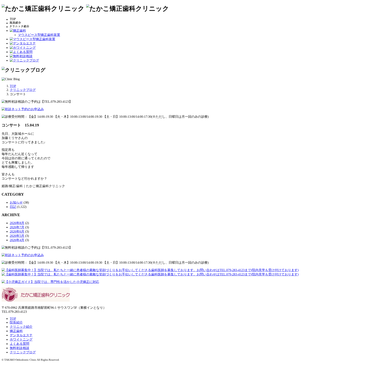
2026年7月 (17, 227)
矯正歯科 (16, 331)
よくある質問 (19, 343)
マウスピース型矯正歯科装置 (39, 35)
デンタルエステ (21, 335)
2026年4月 (17, 240)
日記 (13, 206)
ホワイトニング (21, 339)
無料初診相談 (19, 348)
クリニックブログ (23, 352)
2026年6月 (17, 231)
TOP (13, 318)
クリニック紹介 (21, 326)
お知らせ (16, 202)
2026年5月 (17, 235)
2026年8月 (17, 223)
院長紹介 (16, 322)
